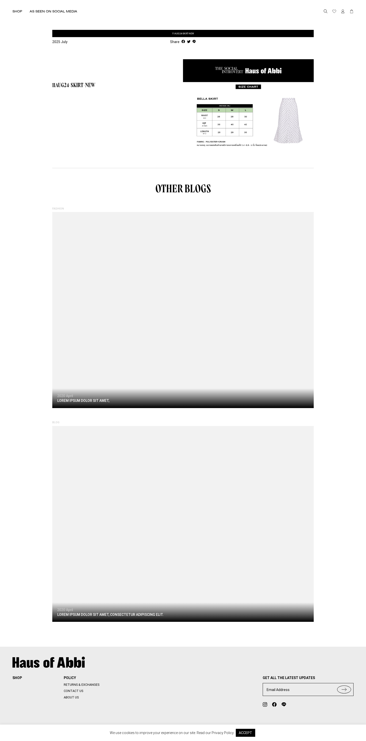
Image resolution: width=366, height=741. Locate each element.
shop (17, 678)
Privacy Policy (223, 733)
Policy (70, 678)
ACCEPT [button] (245, 733)
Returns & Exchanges (81, 685)
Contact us (73, 691)
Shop (17, 11)
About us (71, 697)
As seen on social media (53, 11)
